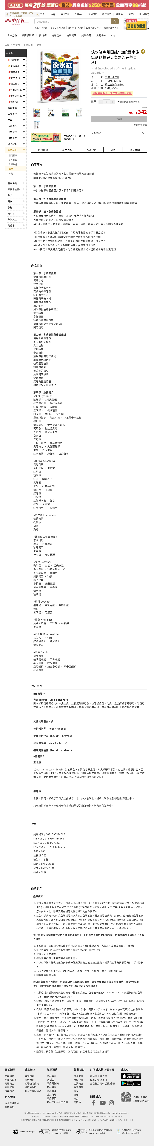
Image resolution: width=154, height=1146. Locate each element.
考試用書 (12, 137)
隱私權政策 (31, 1087)
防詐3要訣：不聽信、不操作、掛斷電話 (24, 14)
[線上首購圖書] (136, 24)
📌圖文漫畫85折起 (15, 71)
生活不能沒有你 (93, 27)
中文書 (16, 44)
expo (114, 35)
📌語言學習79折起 (15, 83)
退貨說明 (135, 150)
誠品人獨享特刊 (98, 1079)
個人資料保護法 (33, 1090)
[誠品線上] (17, 23)
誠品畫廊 (86, 35)
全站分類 (12, 35)
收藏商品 (106, 14)
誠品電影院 (53, 1083)
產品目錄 (67, 150)
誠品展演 (51, 1090)
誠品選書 (56, 35)
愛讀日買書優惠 (58, 27)
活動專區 (101, 35)
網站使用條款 (32, 1083)
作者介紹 (91, 150)
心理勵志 (12, 125)
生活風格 (12, 219)
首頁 (7, 44)
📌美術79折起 (15, 95)
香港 (76, 1090)
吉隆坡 (77, 1102)
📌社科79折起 (15, 89)
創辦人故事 (11, 1079)
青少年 (11, 213)
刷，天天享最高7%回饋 (112, 93)
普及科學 (13, 159)
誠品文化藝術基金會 (57, 1102)
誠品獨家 (71, 35)
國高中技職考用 (15, 189)
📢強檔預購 (14, 59)
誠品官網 (51, 1075)
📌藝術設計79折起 (15, 101)
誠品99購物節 (41, 27)
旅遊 (10, 207)
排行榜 (43, 35)
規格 (113, 150)
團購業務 (9, 1106)
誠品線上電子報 (98, 1075)
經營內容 (9, 1083)
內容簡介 (43, 150)
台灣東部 (78, 1087)
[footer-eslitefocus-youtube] (102, 1102)
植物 (11, 173)
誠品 (52, 1079)
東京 (76, 1098)
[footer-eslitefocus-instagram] (111, 1102)
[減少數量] (100, 101)
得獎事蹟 (9, 1090)
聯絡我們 (29, 1079)
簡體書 (11, 225)
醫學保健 (12, 183)
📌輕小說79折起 (15, 77)
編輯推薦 (12, 107)
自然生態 (13, 164)
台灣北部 (78, 1075)
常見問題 (29, 1075)
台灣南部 (78, 1083)
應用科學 (13, 155)
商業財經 (12, 131)
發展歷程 (9, 1087)
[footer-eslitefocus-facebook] (93, 1102)
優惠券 (119, 14)
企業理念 (9, 1075)
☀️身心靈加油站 (15, 65)
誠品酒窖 (51, 1098)
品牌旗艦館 (28, 35)
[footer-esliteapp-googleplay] (131, 1083)
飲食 (10, 195)
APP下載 (65, 14)
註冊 (53, 14)
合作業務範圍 (12, 1103)
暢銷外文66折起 (111, 27)
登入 (42, 14)
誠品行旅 (51, 1094)
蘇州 (76, 1094)
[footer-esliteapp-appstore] (131, 1075)
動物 (39, 44)
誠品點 (131, 14)
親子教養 (12, 143)
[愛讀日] (77, 5)
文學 (10, 119)
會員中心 (79, 14)
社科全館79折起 (75, 27)
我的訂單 (92, 14)
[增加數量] (112, 101)
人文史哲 (12, 113)
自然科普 (28, 44)
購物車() (144, 14)
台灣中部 (78, 1079)
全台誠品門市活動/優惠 (102, 1083)
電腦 (10, 201)
